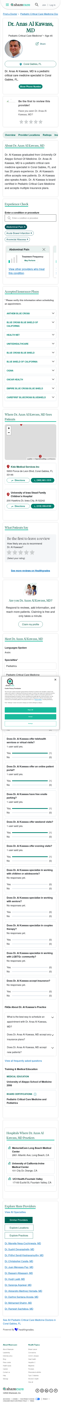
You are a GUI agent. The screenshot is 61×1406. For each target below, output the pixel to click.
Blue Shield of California (22, 361)
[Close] (55, 679)
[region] (30, 703)
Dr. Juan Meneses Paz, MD (19, 1267)
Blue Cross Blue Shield (20, 352)
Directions (19, 480)
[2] (25, 121)
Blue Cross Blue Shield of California (22, 324)
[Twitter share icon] (51, 1391)
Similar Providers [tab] (19, 1220)
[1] (20, 121)
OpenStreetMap (40, 459)
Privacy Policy (38, 699)
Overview (10, 135)
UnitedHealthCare (17, 343)
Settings (30, 723)
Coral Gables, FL (32, 64)
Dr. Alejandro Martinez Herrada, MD (23, 1291)
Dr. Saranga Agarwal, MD (18, 1285)
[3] (30, 121)
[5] (40, 121)
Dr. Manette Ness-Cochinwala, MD (23, 1243)
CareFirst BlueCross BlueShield (26, 397)
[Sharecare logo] (30, 1389)
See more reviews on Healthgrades (30, 570)
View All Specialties (15, 1212)
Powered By (8, 1329)
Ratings (47, 135)
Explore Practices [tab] (19, 1235)
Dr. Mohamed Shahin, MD (18, 1303)
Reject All (30, 710)
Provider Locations (29, 135)
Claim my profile (30, 624)
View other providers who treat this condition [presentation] (27, 271)
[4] (35, 121)
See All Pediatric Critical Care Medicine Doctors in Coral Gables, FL (29, 1321)
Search (37, 4)
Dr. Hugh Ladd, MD (15, 1279)
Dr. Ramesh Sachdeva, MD (19, 1308)
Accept (30, 716)
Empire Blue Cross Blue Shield (25, 388)
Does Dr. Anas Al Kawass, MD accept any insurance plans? (29, 1037)
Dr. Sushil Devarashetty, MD (19, 1249)
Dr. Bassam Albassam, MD (19, 1273)
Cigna (10, 370)
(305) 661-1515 (44, 480)
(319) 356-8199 (44, 505)
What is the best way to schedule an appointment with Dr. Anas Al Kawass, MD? (27, 1021)
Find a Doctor (10, 14)
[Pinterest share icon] (55, 1391)
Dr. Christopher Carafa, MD (19, 1261)
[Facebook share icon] (37, 1391)
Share (43, 43)
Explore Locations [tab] (19, 1227)
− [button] (9, 432)
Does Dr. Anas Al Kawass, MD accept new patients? (26, 1049)
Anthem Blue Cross (18, 313)
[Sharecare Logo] (20, 4)
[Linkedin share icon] (46, 1391)
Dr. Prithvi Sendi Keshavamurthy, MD (24, 1255)
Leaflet (29, 459)
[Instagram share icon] (42, 1391)
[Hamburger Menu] (8, 4)
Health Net (13, 334)
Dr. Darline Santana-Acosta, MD (21, 1297)
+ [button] (9, 428)
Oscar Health (15, 379)
